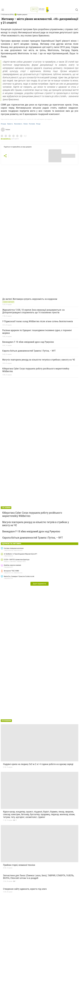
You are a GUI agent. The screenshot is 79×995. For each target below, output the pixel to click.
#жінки (25, 124)
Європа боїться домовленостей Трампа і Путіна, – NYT (29, 350)
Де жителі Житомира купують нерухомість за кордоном (29, 299)
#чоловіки (32, 124)
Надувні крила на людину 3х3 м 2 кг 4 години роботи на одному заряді (38, 764)
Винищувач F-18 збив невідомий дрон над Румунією (28, 342)
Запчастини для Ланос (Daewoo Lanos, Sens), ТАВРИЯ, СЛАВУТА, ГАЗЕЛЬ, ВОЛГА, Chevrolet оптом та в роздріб (38, 877)
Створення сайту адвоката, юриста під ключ (25, 889)
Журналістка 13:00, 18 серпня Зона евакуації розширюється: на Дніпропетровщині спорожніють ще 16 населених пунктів (33, 311)
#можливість (18, 124)
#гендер (3, 124)
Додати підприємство (39, 584)
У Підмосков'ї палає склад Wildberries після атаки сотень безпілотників (37, 321)
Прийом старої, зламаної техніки (19, 865)
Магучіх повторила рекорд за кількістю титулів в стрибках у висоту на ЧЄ (38, 359)
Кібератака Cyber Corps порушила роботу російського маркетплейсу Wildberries (35, 370)
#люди (38, 124)
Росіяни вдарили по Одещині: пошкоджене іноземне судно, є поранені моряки (37, 331)
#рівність (10, 124)
